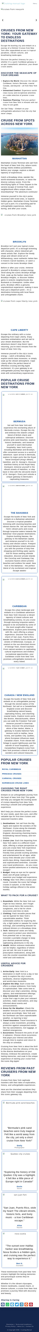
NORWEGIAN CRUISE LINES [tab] (15, 783)
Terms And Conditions (23, 1324)
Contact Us (30, 1326)
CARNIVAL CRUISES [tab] (11, 778)
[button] (3, 1304)
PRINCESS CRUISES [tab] (11, 774)
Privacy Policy (10, 1326)
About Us (20, 1326)
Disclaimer (10, 1324)
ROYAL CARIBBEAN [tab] (11, 769)
